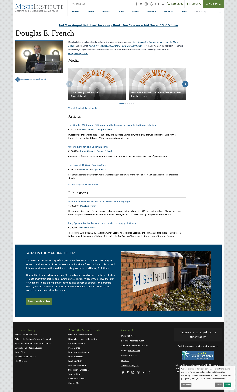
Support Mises (213, 4)
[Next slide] (185, 84)
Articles (75, 12)
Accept (228, 385)
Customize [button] (186, 385)
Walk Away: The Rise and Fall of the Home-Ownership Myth (99, 202)
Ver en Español (78, 4)
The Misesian (21, 361)
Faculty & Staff (75, 361)
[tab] (122, 103)
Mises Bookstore (75, 357)
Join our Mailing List (130, 366)
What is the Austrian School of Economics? (34, 339)
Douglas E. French (104, 130)
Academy (151, 12)
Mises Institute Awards (78, 352)
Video (121, 12)
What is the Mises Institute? (80, 335)
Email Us (125, 361)
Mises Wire (85, 170)
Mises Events (74, 348)
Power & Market (87, 130)
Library (90, 12)
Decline (219, 385)
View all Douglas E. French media (82, 108)
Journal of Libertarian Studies (28, 348)
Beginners (168, 12)
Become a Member (39, 301)
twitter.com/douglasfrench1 (33, 79)
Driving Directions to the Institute (83, 339)
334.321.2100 (134, 351)
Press (184, 12)
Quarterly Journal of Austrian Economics (33, 344)
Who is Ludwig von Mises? (26, 335)
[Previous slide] (69, 84)
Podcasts (106, 12)
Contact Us (73, 383)
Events (135, 12)
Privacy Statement (76, 379)
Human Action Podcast (25, 357)
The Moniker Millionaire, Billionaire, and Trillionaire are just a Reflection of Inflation (112, 125)
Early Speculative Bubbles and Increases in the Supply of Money (102, 223)
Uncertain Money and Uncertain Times (88, 147)
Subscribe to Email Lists (78, 370)
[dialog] (206, 377)
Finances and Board (77, 366)
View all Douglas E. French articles (83, 185)
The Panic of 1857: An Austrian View (87, 165)
